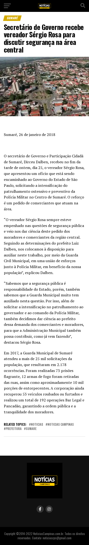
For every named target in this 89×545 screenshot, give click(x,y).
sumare (31, 428)
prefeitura (14, 428)
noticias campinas (60, 424)
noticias (37, 424)
